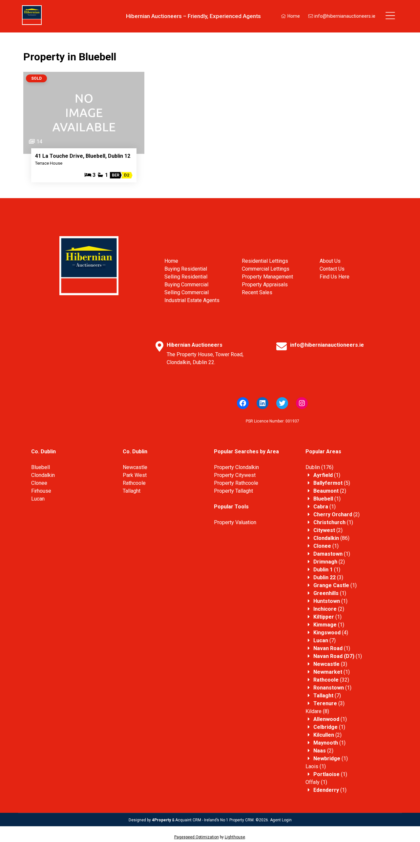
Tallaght (131, 491)
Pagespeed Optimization (196, 837)
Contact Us (332, 269)
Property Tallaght (233, 491)
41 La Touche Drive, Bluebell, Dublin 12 (82, 156)
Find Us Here (334, 277)
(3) (328, 577)
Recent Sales (257, 292)
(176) (319, 467)
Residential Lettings (265, 261)
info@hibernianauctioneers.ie (344, 16)
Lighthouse (235, 837)
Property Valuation (235, 522)
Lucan (38, 499)
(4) (330, 632)
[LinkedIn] (262, 403)
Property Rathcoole (236, 483)
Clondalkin (43, 475)
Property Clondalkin (236, 467)
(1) (326, 475)
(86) (331, 538)
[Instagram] (302, 403)
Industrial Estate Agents (192, 300)
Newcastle (135, 467)
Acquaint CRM (188, 820)
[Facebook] (243, 403)
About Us (330, 261)
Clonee (39, 483)
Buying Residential (185, 269)
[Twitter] (282, 403)
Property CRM (241, 820)
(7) (324, 640)
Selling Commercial (186, 292)
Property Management (267, 277)
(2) (329, 491)
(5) (331, 483)
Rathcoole (134, 483)
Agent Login (281, 820)
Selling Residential (185, 277)
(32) (331, 680)
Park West (135, 475)
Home (293, 16)
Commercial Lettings (265, 269)
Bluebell (40, 467)
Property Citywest (235, 475)
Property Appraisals (265, 284)
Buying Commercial (186, 284)
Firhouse (41, 491)
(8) (317, 711)
